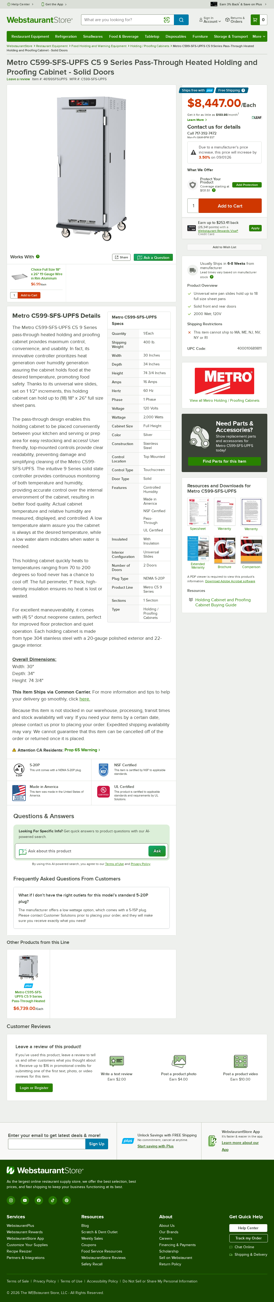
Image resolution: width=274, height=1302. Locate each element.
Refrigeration (66, 36)
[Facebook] (39, 1200)
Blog (85, 1226)
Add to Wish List (224, 247)
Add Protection (247, 185)
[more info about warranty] (214, 190)
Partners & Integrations (26, 1258)
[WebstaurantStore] (73, 1170)
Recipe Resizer (19, 1251)
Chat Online (244, 1247)
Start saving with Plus (156, 1146)
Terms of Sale (18, 1281)
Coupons (88, 1245)
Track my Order (248, 1238)
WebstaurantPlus (20, 1226)
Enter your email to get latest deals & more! (54, 1135)
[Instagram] (11, 1200)
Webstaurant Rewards (25, 1232)
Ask (157, 851)
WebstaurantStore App (25, 1238)
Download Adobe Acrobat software (230, 581)
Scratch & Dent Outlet (99, 1232)
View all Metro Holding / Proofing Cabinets (225, 401)
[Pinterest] (66, 1200)
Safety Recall (91, 1264)
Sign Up (96, 1144)
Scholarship (168, 1251)
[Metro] (224, 381)
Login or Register (34, 1088)
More (257, 36)
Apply (256, 228)
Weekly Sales (92, 1238)
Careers (165, 1238)
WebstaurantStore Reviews (103, 1258)
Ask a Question (156, 257)
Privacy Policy (140, 864)
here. (84, 699)
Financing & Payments (177, 1245)
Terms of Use (114, 864)
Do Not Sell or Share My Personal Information (160, 1281)
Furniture (200, 36)
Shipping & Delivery (251, 1255)
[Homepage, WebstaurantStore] (40, 20)
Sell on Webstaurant (175, 1258)
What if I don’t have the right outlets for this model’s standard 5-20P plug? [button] (83, 898)
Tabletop (152, 36)
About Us (167, 1226)
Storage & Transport (231, 36)
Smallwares (93, 36)
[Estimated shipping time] (211, 276)
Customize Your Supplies (27, 1245)
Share (124, 257)
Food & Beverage (124, 36)
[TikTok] (52, 1200)
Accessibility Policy (102, 1281)
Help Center (21, 4)
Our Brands (168, 1232)
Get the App (54, 4)
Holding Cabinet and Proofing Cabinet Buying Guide (228, 602)
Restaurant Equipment (30, 36)
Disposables (176, 36)
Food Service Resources (101, 1251)
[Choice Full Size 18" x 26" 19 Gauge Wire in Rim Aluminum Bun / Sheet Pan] (36, 283)
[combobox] (127, 19)
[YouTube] (25, 1200)
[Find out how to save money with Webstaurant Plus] (28, 985)
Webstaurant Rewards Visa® (218, 231)
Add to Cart (29, 295)
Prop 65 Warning (80, 750)
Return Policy (170, 1264)
